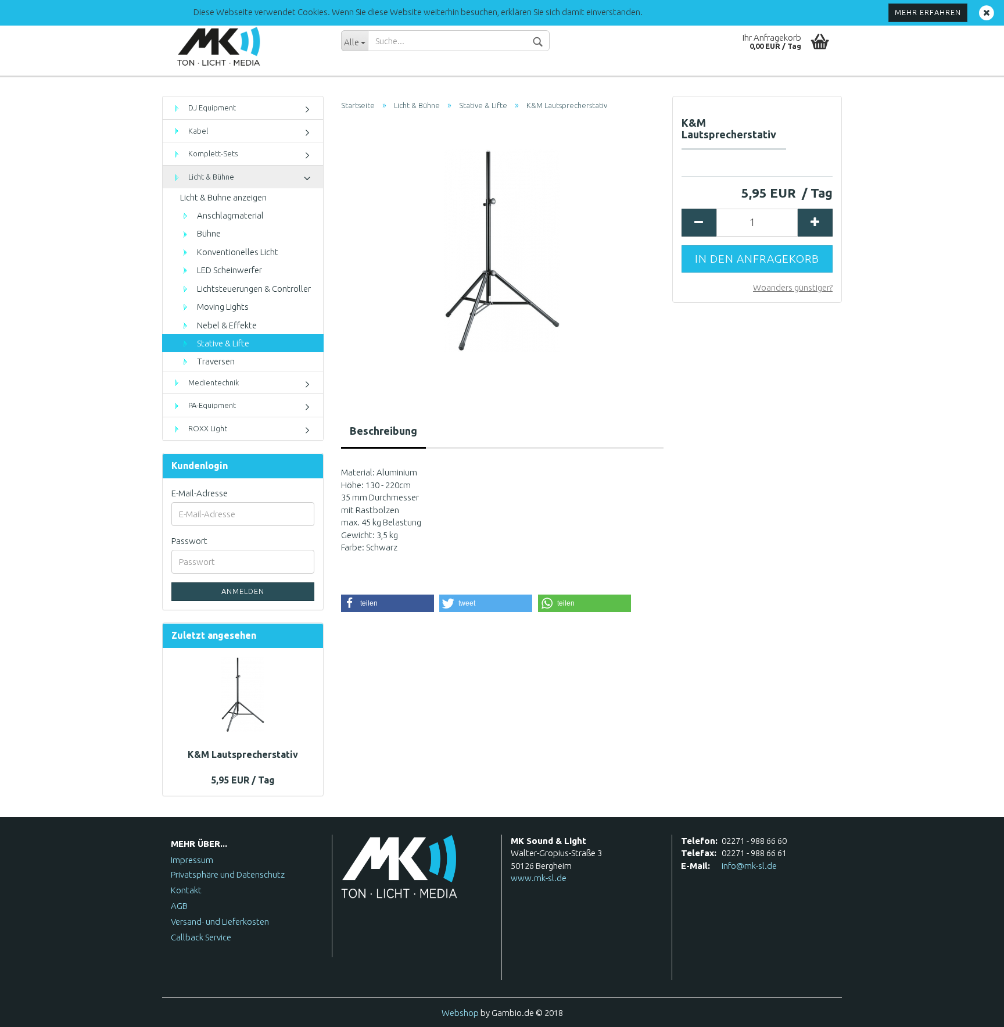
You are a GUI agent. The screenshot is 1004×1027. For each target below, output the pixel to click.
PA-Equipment (211, 405)
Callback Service (201, 937)
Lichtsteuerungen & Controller (253, 289)
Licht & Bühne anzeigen (223, 197)
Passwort (189, 541)
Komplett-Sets (212, 153)
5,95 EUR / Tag (243, 780)
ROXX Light (207, 428)
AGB (179, 906)
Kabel (197, 131)
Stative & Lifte (222, 343)
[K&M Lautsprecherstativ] (502, 250)
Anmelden (242, 591)
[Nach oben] (972, 1009)
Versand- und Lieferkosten (220, 921)
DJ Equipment (211, 107)
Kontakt (186, 890)
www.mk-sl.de (538, 878)
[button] (387, 603)
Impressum (192, 860)
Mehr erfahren (928, 12)
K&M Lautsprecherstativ (243, 754)
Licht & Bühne (210, 177)
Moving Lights (222, 307)
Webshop (460, 1013)
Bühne (208, 233)
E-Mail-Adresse (199, 493)
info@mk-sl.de (749, 866)
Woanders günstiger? (793, 287)
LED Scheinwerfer (228, 270)
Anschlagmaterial (229, 215)
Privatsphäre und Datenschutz (228, 874)
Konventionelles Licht (236, 252)
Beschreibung (383, 430)
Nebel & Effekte (226, 325)
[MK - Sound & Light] (247, 46)
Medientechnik (213, 382)
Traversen (215, 361)
